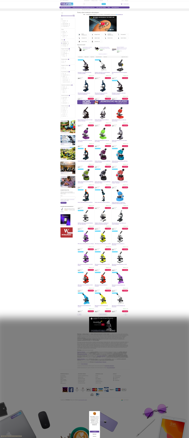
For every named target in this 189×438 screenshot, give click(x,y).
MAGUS (65, 36)
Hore (80, 314)
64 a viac (65, 114)
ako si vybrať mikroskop (110, 367)
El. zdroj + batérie (66, 50)
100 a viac (65, 110)
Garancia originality (63, 380)
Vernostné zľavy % (98, 380)
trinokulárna (65, 44)
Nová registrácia (98, 378)
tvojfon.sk (116, 378)
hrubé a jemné (66, 97)
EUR (122, 0)
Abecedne (105, 56)
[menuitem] (65, 7)
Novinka (64, 22)
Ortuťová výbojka (66, 80)
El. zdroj (65, 52)
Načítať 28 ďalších (102, 314)
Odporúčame (80, 56)
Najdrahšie (92, 56)
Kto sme (97, 375)
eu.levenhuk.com (120, 14)
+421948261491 (116, 380)
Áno (64, 61)
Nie (64, 62)
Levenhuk (65, 35)
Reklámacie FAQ (80, 377)
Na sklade (65, 20)
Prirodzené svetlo (66, 79)
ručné (64, 101)
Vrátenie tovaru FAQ (81, 381)
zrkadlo (64, 76)
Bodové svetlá (66, 77)
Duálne (64, 91)
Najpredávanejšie (66, 23)
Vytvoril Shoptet (126, 399)
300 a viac (65, 116)
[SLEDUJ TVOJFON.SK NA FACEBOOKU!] (71, 389)
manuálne (65, 100)
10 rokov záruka (66, 26)
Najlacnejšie (86, 56)
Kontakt (97, 377)
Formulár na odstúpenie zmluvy (83, 375)
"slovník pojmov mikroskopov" (109, 365)
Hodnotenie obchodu (99, 381)
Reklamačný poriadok (81, 380)
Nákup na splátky (63, 379)
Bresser (65, 31)
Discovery (65, 32)
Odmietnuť (94, 436)
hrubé (64, 98)
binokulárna (65, 41)
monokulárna (66, 43)
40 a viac (65, 107)
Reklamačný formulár (81, 378)
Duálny (64, 92)
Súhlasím (94, 431)
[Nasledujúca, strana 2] (125, 314)
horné (64, 89)
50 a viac (65, 113)
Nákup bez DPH (63, 383)
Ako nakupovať (86, 0)
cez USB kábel (66, 53)
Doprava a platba (94, 0)
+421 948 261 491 (117, 377)
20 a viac (65, 109)
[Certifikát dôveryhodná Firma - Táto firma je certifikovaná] (76, 389)
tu (96, 424)
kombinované (65, 88)
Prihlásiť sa (63, 202)
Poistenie (101, 0)
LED (64, 73)
